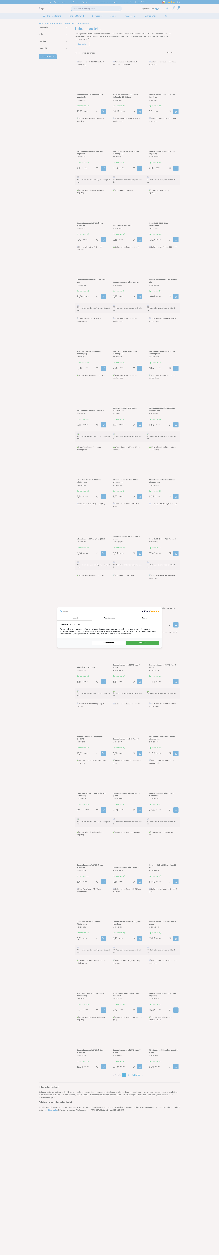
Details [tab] (144, 618)
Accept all (142, 643)
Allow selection (108, 643)
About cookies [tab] (109, 618)
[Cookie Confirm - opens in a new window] (150, 611)
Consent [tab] (74, 618)
